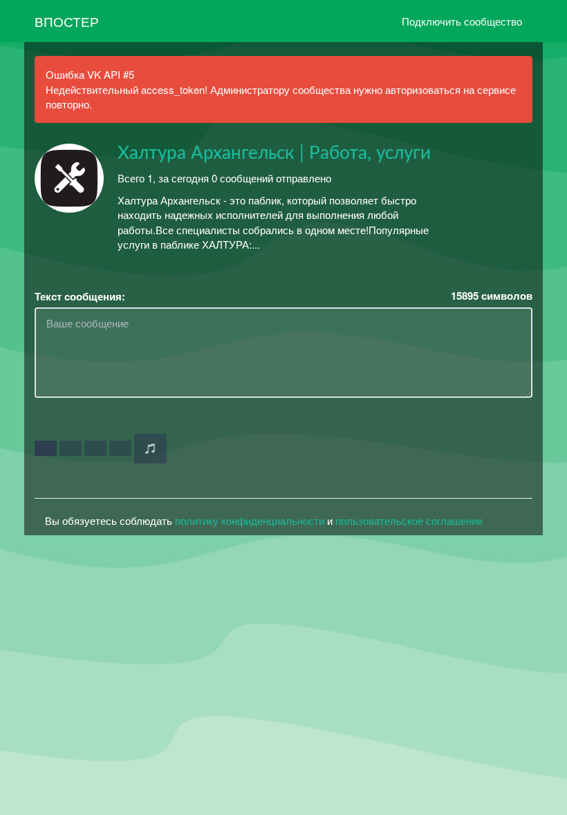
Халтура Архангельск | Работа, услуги (274, 153)
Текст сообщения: (80, 296)
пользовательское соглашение (409, 520)
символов (491, 296)
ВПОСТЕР (67, 21)
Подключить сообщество (462, 21)
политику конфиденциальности (249, 520)
